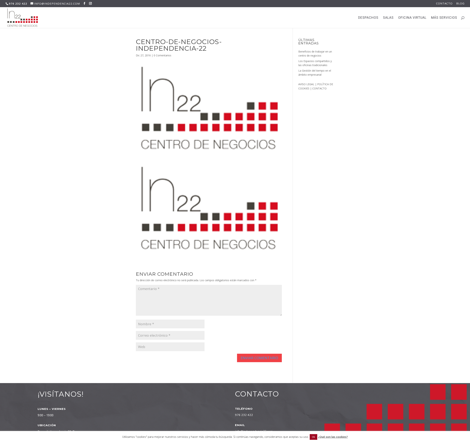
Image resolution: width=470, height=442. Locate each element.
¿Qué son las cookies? (333, 437)
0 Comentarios (162, 55)
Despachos (368, 17)
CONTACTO (319, 88)
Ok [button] (313, 437)
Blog (460, 3)
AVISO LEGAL (306, 84)
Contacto (444, 3)
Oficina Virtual (412, 17)
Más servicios (444, 17)
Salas (388, 17)
